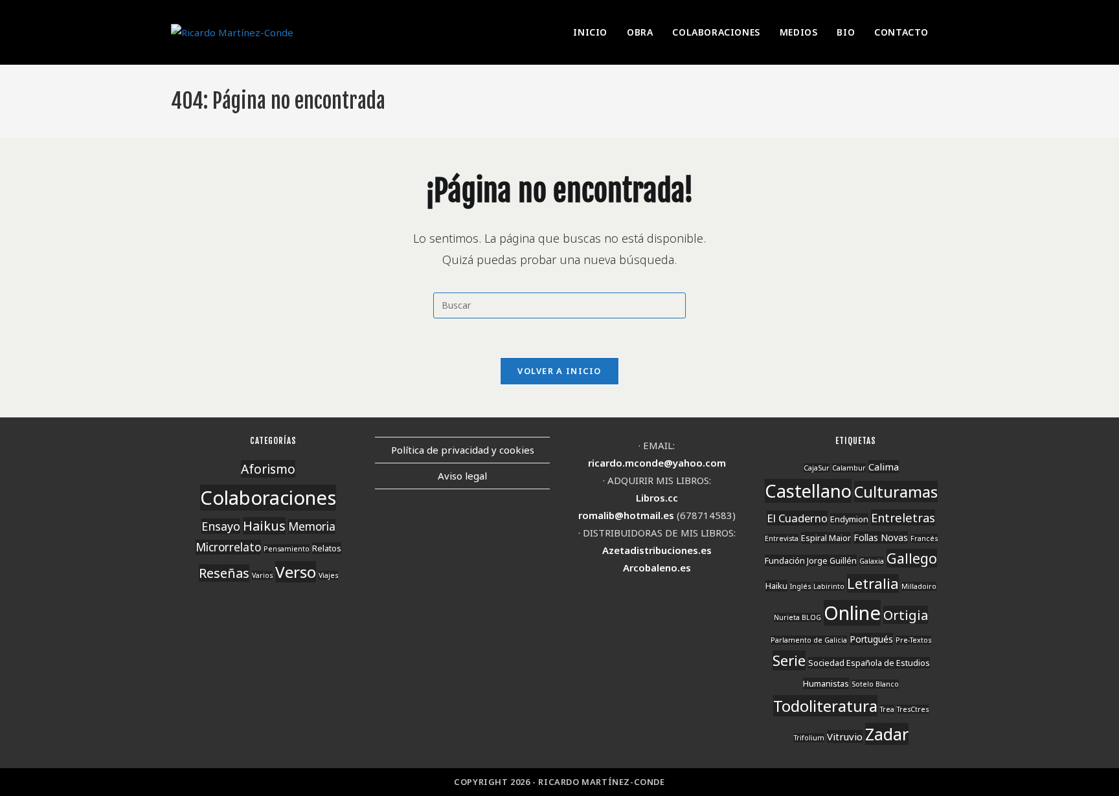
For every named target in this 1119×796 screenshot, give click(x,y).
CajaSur (817, 467)
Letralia (873, 583)
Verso (295, 571)
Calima (883, 466)
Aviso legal (462, 475)
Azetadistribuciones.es (657, 550)
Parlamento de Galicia (809, 640)
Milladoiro (918, 586)
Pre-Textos (913, 640)
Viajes (328, 575)
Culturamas (896, 491)
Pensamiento (287, 548)
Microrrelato (228, 547)
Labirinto (828, 586)
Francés (924, 538)
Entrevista (781, 538)
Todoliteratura (825, 705)
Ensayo (220, 526)
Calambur (849, 467)
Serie (789, 660)
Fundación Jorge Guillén (811, 560)
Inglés (800, 586)
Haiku (776, 585)
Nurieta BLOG (797, 617)
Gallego (912, 558)
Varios (262, 575)
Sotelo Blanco (875, 684)
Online (852, 613)
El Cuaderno (797, 518)
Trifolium (809, 737)
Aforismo (268, 469)
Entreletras (903, 517)
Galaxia (871, 561)
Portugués (871, 639)
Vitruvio (845, 736)
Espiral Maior (826, 538)
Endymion (849, 519)
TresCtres (913, 709)
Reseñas (224, 573)
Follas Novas (880, 537)
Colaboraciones (268, 498)
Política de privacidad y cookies (462, 449)
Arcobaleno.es (657, 567)
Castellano (808, 491)
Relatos (326, 548)
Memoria (311, 526)
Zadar (887, 734)
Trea (887, 709)
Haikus (264, 526)
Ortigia (905, 615)
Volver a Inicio (559, 371)
